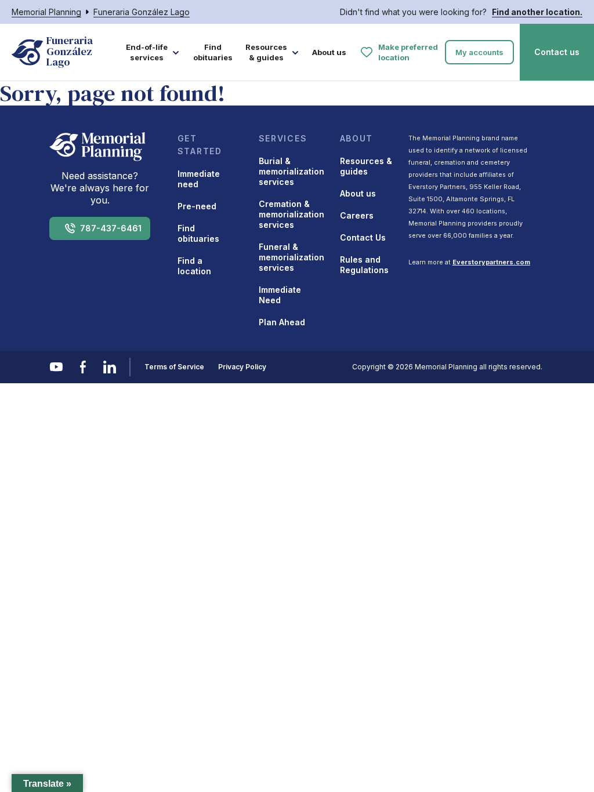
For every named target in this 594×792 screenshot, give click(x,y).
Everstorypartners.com (491, 262)
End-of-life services (147, 52)
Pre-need (197, 206)
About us (329, 52)
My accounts (479, 52)
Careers (357, 215)
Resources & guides (266, 52)
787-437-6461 (111, 228)
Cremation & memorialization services (291, 214)
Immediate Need (280, 295)
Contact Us (363, 237)
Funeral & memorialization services (291, 257)
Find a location (194, 266)
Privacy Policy (242, 366)
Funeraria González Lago (141, 12)
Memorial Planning (46, 12)
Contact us (556, 52)
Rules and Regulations (364, 265)
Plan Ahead (282, 322)
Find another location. (537, 12)
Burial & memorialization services (291, 171)
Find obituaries (213, 52)
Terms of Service (174, 366)
